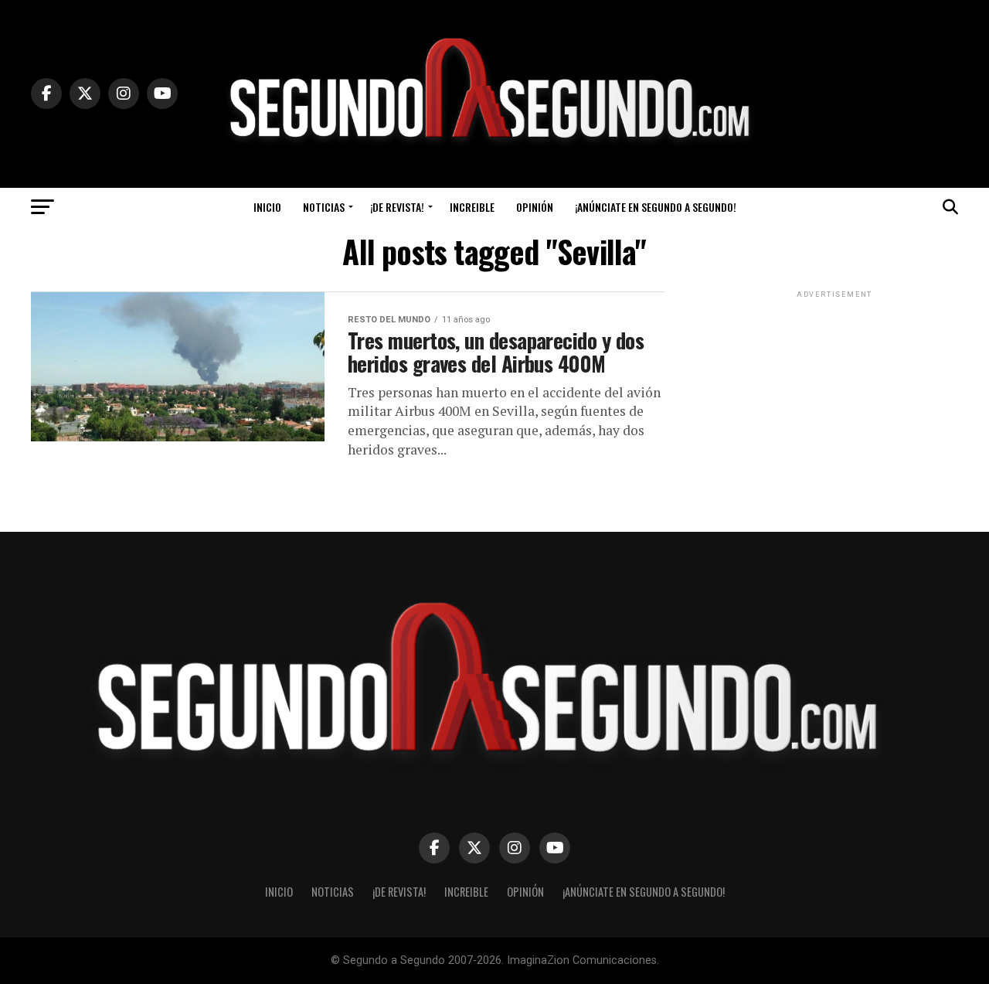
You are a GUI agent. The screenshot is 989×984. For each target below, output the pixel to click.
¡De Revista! (397, 207)
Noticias (324, 207)
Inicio (267, 207)
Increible (472, 207)
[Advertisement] (834, 398)
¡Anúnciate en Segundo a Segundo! (655, 207)
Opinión (534, 207)
